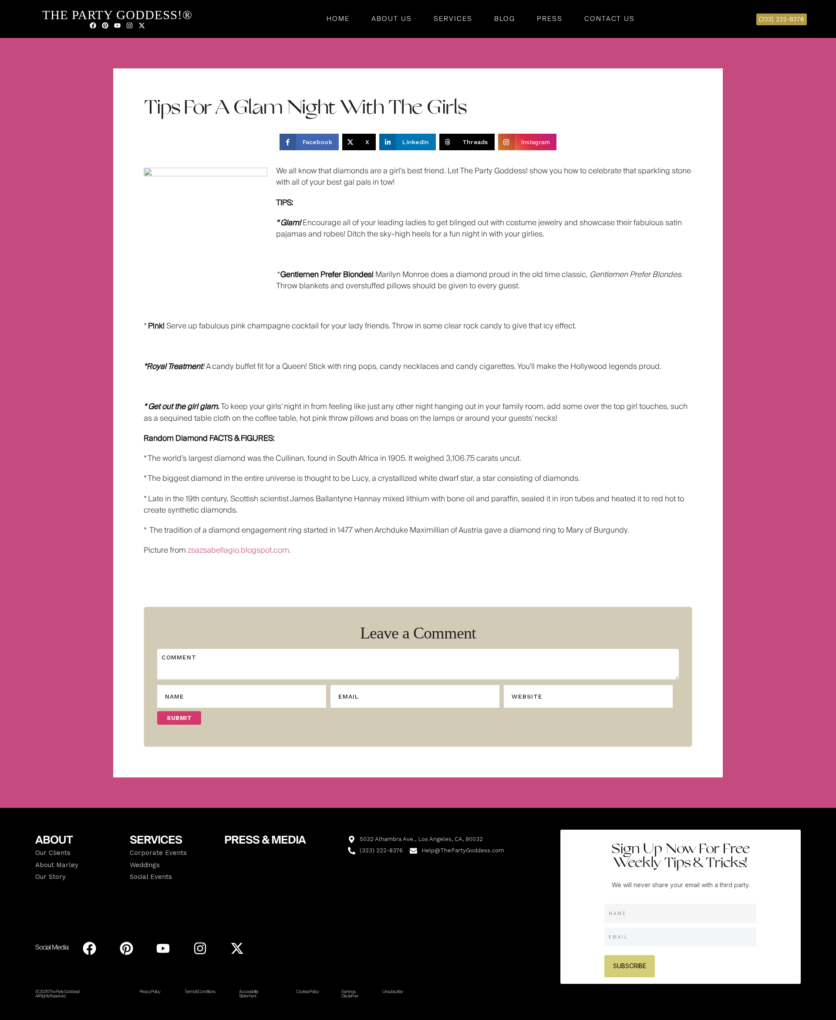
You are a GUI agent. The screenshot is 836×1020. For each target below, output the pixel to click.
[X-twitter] (141, 25)
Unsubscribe (392, 992)
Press (550, 18)
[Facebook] (93, 25)
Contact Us (609, 18)
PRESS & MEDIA (265, 840)
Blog (504, 18)
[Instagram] (129, 25)
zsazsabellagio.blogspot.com (238, 550)
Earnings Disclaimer (349, 994)
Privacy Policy (149, 992)
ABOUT (54, 840)
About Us (391, 18)
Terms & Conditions (200, 992)
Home (338, 18)
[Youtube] (117, 25)
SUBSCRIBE (629, 965)
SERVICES (156, 840)
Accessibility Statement (248, 994)
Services (453, 18)
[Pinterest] (105, 25)
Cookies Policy (307, 992)
